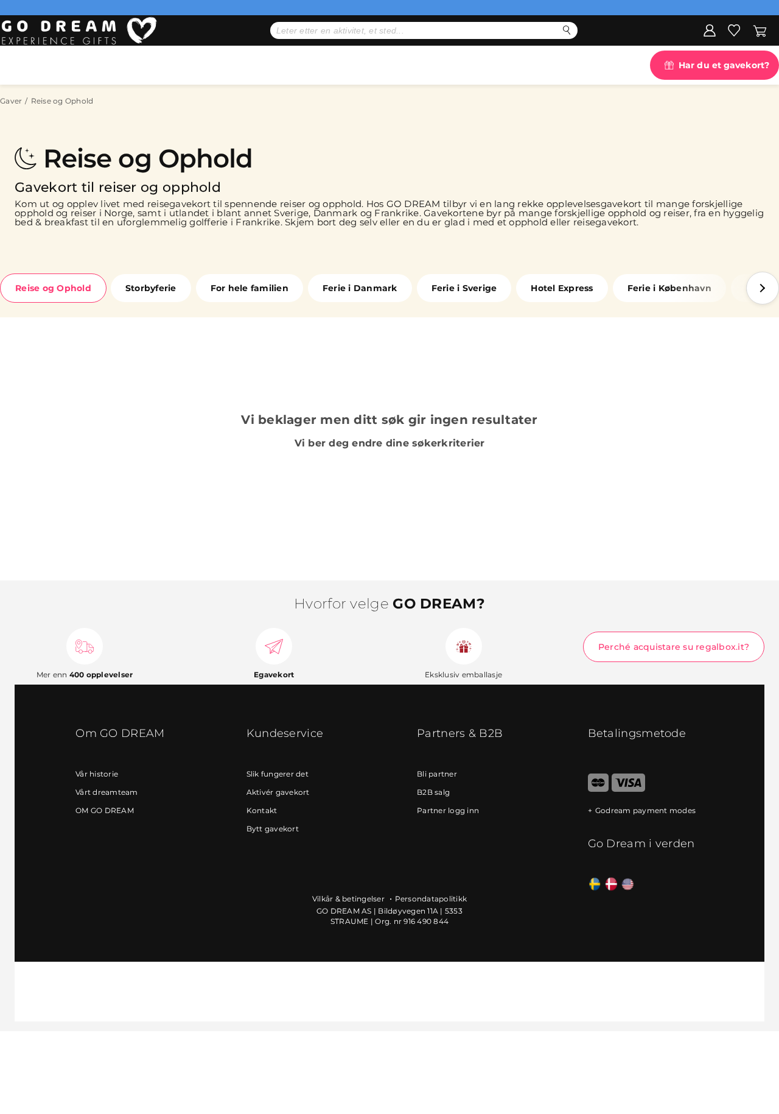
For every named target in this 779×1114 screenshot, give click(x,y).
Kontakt (262, 810)
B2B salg (433, 792)
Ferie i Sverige (464, 288)
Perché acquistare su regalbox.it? (673, 646)
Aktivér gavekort (278, 792)
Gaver (11, 100)
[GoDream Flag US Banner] (628, 884)
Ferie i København (669, 288)
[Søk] (566, 30)
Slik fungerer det (277, 773)
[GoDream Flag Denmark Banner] (611, 884)
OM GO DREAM (104, 810)
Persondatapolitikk (431, 898)
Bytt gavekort (272, 828)
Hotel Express (562, 288)
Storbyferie (150, 288)
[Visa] (628, 789)
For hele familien (249, 288)
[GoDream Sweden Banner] (595, 884)
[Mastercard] (598, 789)
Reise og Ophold (53, 288)
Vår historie (96, 773)
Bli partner (437, 773)
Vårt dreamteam (106, 792)
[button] (762, 288)
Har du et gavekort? (724, 65)
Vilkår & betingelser (349, 898)
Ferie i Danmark (360, 288)
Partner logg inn (448, 810)
